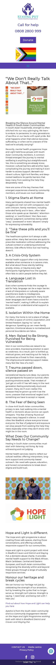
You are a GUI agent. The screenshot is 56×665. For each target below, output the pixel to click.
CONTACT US (18, 647)
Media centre (34, 647)
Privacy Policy (27, 650)
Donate (28, 40)
